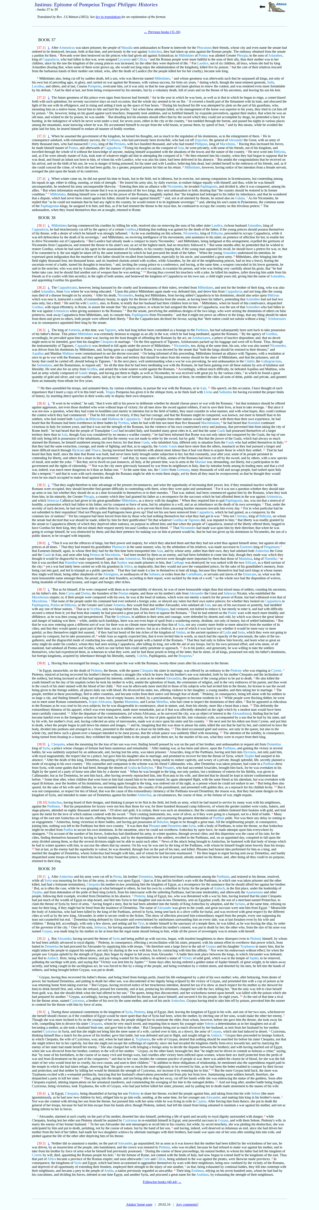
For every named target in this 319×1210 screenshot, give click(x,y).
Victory (187, 958)
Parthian (269, 764)
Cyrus (93, 144)
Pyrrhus (123, 423)
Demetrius (274, 744)
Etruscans (249, 574)
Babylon (147, 768)
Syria (46, 748)
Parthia (68, 830)
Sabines (154, 574)
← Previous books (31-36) (162, 32)
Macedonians (210, 423)
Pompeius (94, 86)
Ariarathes (275, 55)
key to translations (108, 17)
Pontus (203, 55)
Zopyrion (201, 140)
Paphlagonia (208, 186)
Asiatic (83, 373)
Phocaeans (204, 47)
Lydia (227, 632)
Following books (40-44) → (162, 1182)
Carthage (178, 562)
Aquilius (38, 353)
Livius (208, 392)
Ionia (241, 632)
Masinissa (245, 558)
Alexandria (173, 678)
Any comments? (187, 1204)
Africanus (105, 702)
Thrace (96, 450)
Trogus (110, 392)
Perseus (95, 555)
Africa (128, 566)
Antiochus (155, 51)
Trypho (249, 756)
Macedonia (227, 144)
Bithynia (279, 152)
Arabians (202, 1174)
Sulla (270, 82)
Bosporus (185, 656)
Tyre (141, 923)
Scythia (92, 369)
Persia (117, 876)
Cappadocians (67, 287)
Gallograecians (271, 361)
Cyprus (201, 1101)
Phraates (168, 768)
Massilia (127, 47)
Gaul (114, 430)
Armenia (74, 330)
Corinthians (194, 574)
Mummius (131, 702)
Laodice (202, 63)
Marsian (200, 462)
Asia (181, 148)
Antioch (219, 888)
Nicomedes (175, 186)
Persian (123, 593)
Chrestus (241, 516)
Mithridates (186, 55)
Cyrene (276, 670)
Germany (183, 470)
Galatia (240, 198)
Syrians (240, 904)
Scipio (93, 702)
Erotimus (197, 1170)
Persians (119, 144)
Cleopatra (107, 342)
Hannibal (254, 423)
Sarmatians (44, 365)
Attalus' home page (139, 1204)
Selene (209, 1023)
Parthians (202, 330)
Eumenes (246, 547)
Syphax (122, 562)
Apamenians (254, 892)
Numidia (270, 558)
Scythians (113, 140)
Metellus (162, 702)
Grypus (47, 931)
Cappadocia (51, 59)
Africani (250, 562)
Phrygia (242, 55)
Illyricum (78, 450)
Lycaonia (124, 59)
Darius (85, 593)
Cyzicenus (77, 1000)
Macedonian (40, 597)
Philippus (201, 144)
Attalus (180, 632)
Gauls (221, 430)
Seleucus (53, 500)
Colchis (142, 656)
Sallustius (225, 392)
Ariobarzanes (277, 319)
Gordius (130, 229)
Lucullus (38, 86)
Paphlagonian (50, 206)
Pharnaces (119, 547)
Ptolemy (96, 670)
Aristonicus (67, 47)
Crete (146, 1159)
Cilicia (141, 59)
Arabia (132, 768)
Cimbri (249, 361)
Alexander (236, 140)
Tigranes (110, 330)
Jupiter (254, 958)
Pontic (232, 613)
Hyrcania (249, 752)
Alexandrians (241, 713)
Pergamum (271, 547)
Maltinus (68, 353)
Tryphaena (247, 946)
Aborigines (110, 574)
